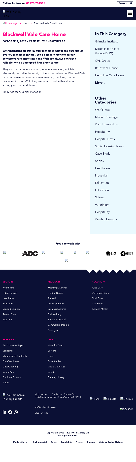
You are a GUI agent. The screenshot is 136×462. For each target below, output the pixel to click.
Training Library (56, 377)
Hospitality (102, 132)
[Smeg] (94, 253)
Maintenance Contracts (15, 356)
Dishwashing (54, 314)
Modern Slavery (21, 442)
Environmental (40, 442)
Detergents (53, 330)
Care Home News (107, 124)
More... (100, 82)
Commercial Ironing (58, 324)
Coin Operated (56, 303)
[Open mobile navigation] (130, 13)
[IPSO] (68, 261)
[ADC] (30, 253)
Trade (6, 382)
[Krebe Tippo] (126, 253)
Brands (51, 372)
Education (102, 183)
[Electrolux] (49, 253)
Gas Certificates (11, 361)
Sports (99, 161)
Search (123, 3)
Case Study (102, 153)
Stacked (52, 298)
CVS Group (102, 61)
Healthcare (102, 168)
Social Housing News (109, 146)
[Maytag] (65, 253)
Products (54, 281)
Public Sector (10, 293)
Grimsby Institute (106, 41)
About (52, 339)
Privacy (79, 442)
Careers (52, 350)
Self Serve (97, 303)
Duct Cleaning (10, 366)
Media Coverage (106, 117)
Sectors (8, 281)
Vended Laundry (106, 219)
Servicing (8, 350)
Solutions (99, 281)
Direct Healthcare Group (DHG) (107, 51)
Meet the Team (55, 345)
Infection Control (57, 319)
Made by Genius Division (111, 442)
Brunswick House (106, 68)
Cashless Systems (57, 309)
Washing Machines (57, 287)
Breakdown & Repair (13, 345)
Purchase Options (12, 377)
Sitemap (91, 442)
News (26, 23)
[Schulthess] (10, 253)
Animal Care (9, 314)
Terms (54, 442)
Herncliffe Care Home (109, 75)
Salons (99, 197)
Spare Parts (8, 372)
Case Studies (54, 361)
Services (8, 339)
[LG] (111, 253)
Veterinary (102, 205)
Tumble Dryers (55, 293)
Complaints (66, 442)
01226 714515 (35, 3)
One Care (97, 287)
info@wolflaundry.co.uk (45, 407)
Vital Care (97, 298)
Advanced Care (100, 293)
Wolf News (102, 110)
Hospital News (105, 139)
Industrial (101, 175)
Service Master (100, 309)
